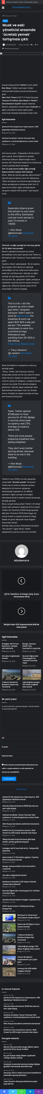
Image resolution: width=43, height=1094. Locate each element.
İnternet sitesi (7, 756)
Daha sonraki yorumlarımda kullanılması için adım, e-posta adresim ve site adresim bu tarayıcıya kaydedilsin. (20, 768)
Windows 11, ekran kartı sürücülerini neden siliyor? (28, 916)
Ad (3, 738)
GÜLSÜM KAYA (11, 45)
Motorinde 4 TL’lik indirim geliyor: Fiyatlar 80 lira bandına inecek (21, 858)
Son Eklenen (21, 789)
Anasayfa (7, 16)
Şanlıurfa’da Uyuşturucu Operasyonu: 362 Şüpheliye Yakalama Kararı (21, 798)
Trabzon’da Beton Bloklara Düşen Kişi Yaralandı (10, 684)
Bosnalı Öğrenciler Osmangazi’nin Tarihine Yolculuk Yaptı (30, 659)
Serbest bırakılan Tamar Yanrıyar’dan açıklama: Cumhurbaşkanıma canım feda (21, 816)
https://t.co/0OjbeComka (21, 344)
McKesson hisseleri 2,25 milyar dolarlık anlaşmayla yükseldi (19, 883)
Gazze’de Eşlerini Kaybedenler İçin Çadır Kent (27, 959)
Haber (15, 16)
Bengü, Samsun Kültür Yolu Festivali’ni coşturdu (31, 646)
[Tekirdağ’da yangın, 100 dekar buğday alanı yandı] (31, 674)
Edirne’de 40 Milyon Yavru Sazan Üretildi (28, 925)
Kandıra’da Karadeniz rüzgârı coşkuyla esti (21, 899)
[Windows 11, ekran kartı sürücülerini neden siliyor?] (9, 917)
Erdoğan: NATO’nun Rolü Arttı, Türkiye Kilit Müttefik (10, 646)
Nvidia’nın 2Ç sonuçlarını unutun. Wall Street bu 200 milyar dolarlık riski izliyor (20, 831)
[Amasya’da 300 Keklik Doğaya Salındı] (9, 971)
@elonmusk (23, 316)
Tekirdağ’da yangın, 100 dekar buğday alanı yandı (31, 684)
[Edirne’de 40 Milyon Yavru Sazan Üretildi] (9, 927)
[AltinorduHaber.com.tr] (21, 7)
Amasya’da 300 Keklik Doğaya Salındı (27, 969)
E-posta (5, 747)
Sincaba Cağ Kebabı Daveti (11, 657)
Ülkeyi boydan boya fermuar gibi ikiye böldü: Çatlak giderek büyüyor (19, 840)
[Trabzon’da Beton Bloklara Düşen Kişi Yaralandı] (11, 674)
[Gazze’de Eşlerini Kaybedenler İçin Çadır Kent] (9, 960)
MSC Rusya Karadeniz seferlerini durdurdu (21, 824)
